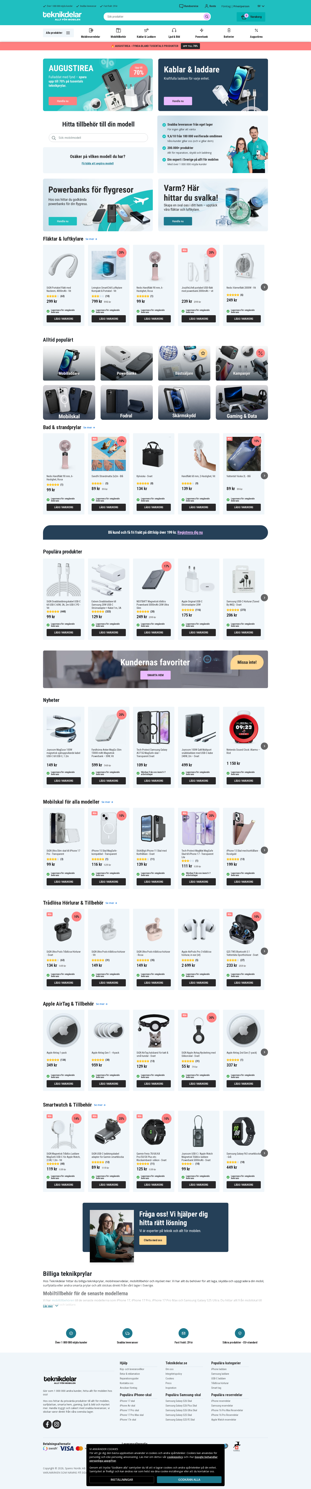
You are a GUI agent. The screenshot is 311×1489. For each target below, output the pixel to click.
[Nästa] (264, 287)
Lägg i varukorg (63, 318)
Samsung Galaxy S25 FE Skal (180, 1419)
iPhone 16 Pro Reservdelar (224, 1415)
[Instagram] (56, 1424)
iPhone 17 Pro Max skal (132, 1415)
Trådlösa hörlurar (220, 1383)
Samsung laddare (220, 1373)
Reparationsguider (129, 1378)
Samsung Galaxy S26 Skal (179, 1401)
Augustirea (256, 36)
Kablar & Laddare (146, 36)
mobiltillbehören (63, 1300)
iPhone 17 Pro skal (129, 1410)
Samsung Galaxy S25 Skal (179, 1415)
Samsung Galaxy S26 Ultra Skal (181, 1410)
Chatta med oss (153, 1240)
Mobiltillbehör (118, 36)
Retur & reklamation (130, 1373)
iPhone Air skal (127, 1405)
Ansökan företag (128, 1387)
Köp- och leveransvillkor (132, 1369)
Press (169, 1383)
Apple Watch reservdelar (223, 1419)
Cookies (170, 1378)
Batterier (229, 36)
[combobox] (157, 16)
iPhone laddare (219, 1369)
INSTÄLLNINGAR (122, 1480)
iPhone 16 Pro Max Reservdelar (227, 1410)
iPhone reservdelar (220, 1401)
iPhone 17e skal (128, 1419)
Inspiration (171, 1387)
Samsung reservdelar (222, 1405)
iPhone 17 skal (127, 1401)
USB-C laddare (218, 1378)
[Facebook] (47, 1424)
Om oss (169, 1369)
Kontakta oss (126, 1383)
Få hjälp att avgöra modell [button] (98, 163)
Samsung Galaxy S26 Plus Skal (181, 1405)
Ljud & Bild (174, 36)
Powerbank (201, 36)
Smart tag (216, 1387)
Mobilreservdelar (90, 36)
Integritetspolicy (174, 1373)
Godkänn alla (189, 1480)
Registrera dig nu (190, 532)
